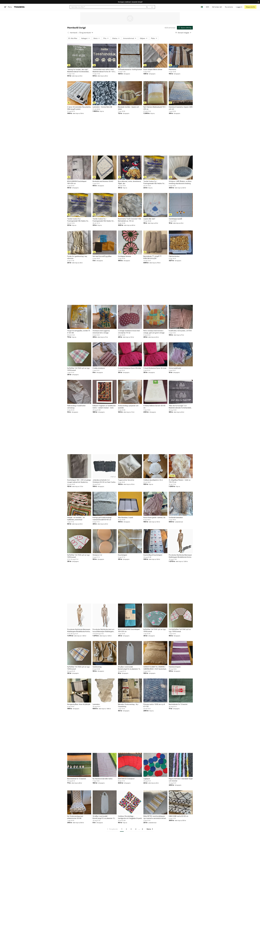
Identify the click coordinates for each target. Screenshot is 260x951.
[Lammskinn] (105, 691)
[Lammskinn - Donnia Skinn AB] (105, 93)
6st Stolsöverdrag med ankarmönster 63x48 (75, 817)
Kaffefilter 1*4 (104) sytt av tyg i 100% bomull (78, 369)
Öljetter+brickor (174, 256)
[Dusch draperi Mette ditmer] (155, 56)
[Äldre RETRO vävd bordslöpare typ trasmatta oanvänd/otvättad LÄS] (155, 802)
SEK (207, 7)
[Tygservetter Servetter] (130, 466)
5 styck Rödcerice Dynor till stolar (129, 368)
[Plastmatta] (181, 56)
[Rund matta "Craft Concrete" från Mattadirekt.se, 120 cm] (130, 205)
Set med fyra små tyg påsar (102, 256)
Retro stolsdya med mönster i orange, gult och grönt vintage (153, 332)
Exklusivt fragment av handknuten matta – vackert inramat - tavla (104, 407)
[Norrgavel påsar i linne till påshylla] (79, 691)
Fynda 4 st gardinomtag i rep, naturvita (77, 257)
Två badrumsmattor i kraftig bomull (130, 69)
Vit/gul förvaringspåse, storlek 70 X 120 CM (78, 332)
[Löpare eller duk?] (155, 205)
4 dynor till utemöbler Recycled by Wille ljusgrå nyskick (79, 108)
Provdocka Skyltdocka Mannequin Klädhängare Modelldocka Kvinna (180, 556)
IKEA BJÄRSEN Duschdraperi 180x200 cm (76, 182)
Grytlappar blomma (124, 256)
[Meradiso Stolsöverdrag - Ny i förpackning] (130, 691)
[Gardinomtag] (105, 653)
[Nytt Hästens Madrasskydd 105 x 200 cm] (155, 93)
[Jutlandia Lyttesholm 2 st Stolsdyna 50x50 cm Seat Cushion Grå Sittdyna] (105, 466)
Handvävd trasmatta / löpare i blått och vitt (181, 108)
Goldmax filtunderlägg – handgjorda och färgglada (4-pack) (130, 817)
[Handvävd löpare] (181, 653)
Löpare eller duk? (149, 219)
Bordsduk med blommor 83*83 (103, 181)
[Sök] (147, 7)
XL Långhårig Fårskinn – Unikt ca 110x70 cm (179, 481)
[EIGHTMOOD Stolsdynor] (130, 765)
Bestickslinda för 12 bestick (178, 704)
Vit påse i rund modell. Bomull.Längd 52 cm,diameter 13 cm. (129, 668)
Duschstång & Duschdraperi (152, 555)
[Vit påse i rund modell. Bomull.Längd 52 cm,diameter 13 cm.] (130, 653)
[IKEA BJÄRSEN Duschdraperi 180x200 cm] (79, 168)
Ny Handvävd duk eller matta (102, 779)
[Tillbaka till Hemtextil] (68, 32)
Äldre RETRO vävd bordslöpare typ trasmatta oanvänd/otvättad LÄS (154, 817)
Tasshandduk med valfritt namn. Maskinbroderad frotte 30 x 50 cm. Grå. (105, 71)
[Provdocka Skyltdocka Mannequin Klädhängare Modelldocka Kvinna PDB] (79, 616)
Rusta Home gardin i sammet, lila (154, 517)
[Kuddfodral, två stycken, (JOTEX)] (181, 317)
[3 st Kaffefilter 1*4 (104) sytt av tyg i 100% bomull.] (181, 616)
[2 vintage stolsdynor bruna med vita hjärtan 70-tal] (130, 317)
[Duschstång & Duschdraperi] (155, 541)
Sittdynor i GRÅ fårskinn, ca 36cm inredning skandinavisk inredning (180, 182)
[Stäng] (258, 2)
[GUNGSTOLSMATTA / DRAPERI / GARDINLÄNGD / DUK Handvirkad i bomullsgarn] (155, 653)
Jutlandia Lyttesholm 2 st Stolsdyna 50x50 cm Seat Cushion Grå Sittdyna (104, 481)
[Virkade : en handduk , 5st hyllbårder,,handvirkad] (79, 504)
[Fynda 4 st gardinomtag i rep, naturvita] (79, 242)
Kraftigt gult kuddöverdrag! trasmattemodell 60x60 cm (102, 518)
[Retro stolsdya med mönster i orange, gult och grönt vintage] (155, 317)
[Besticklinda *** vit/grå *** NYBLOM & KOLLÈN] (155, 242)
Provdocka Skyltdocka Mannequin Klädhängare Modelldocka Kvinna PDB (78, 630)
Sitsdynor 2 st (97, 555)
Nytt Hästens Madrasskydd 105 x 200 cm (154, 108)
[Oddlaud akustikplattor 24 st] (155, 466)
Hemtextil (73, 33)
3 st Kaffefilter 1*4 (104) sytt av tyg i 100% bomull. (180, 630)
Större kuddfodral (175, 368)
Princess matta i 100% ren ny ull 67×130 (154, 705)
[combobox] (109, 7)
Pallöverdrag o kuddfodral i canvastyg (76, 407)
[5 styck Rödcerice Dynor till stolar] (130, 354)
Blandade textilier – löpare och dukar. (128, 108)
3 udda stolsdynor (99, 368)
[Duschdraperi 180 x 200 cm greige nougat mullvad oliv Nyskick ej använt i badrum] (79, 466)
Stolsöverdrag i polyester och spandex (128, 407)
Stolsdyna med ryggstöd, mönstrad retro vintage (101, 332)
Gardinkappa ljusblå (175, 219)
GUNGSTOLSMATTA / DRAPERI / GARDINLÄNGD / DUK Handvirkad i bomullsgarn (155, 668)
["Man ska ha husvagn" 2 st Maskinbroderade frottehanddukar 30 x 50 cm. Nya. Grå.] (181, 392)
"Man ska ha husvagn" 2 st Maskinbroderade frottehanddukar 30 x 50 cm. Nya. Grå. (180, 407)
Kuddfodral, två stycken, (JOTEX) (180, 330)
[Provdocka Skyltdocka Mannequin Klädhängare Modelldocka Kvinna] (181, 541)
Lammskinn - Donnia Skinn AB (102, 107)
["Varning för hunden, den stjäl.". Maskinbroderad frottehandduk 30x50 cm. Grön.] (79, 56)
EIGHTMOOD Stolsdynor (126, 779)
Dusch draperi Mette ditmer (152, 69)
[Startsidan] (19, 7)
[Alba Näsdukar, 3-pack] (130, 504)
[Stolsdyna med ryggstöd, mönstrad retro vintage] (105, 317)
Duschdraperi (122, 555)
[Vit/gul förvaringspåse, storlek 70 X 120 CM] (79, 317)
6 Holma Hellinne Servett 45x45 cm (154, 407)
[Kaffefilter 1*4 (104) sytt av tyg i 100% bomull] (79, 354)
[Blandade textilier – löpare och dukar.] (130, 93)
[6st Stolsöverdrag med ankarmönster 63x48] (79, 802)
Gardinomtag (97, 667)
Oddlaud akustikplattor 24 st (153, 480)
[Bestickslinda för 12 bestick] (181, 691)
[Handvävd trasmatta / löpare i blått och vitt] (181, 93)
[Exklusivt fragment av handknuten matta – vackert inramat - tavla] (105, 392)
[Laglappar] (155, 765)
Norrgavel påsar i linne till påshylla (78, 704)
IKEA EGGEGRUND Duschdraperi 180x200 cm (129, 630)
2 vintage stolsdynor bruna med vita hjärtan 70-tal (129, 332)
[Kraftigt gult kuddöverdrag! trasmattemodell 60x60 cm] (105, 504)
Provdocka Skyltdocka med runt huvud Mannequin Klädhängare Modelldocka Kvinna (103, 630)
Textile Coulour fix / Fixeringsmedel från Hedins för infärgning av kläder (153, 182)
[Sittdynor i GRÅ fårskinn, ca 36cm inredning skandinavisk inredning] (181, 168)
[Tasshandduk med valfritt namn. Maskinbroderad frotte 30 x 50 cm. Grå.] (105, 56)
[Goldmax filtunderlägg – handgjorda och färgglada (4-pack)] (130, 802)
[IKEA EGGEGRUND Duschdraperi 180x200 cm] (130, 616)
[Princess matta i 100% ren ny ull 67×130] (155, 691)
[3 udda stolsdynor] (105, 354)
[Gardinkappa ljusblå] (181, 205)
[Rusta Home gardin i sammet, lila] (155, 504)
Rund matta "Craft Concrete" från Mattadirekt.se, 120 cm (129, 220)
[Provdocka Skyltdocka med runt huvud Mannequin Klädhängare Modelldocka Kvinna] (105, 616)
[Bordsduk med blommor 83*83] (105, 168)
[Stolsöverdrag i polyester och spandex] (130, 392)
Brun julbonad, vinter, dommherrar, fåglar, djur (129, 182)
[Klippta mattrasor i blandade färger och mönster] (181, 765)
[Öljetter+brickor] (181, 242)
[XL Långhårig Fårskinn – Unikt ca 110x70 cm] (181, 466)
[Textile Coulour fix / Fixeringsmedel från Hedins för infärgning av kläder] (155, 168)
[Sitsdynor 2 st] (105, 541)
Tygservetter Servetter (126, 480)
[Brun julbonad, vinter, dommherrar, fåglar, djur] (130, 168)
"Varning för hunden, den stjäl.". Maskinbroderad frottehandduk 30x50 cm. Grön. (78, 71)
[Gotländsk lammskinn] (181, 504)
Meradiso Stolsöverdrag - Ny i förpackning (128, 705)
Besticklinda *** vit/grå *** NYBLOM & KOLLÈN (152, 257)
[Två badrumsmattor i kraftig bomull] (130, 56)
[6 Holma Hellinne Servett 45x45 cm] (155, 392)
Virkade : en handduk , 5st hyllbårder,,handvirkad (76, 518)
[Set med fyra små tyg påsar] (105, 242)
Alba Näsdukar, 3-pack (125, 517)
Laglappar (146, 779)
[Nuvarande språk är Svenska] (202, 7)
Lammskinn (96, 704)
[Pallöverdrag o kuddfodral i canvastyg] (79, 392)
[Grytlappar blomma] (130, 242)
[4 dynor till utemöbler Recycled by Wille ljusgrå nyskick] (79, 93)
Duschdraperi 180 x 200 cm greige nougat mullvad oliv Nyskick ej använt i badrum (79, 481)
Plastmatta (172, 69)
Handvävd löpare (174, 667)
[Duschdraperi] (130, 541)
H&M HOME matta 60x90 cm (178, 816)
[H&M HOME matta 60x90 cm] (181, 802)
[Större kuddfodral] (181, 354)
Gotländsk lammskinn (176, 517)
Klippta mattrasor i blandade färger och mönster (181, 780)
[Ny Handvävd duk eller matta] (105, 765)
